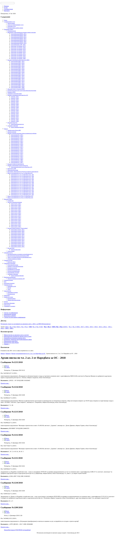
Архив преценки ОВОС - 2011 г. (18, 83)
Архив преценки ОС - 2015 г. (17, 150)
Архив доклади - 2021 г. (16, 209)
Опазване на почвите (8, 280)
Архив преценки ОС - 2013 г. (17, 153)
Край (29, 530)
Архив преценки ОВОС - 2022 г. (18, 66)
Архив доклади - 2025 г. (16, 203)
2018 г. (78, 326)
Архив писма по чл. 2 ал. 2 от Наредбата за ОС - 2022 (22, 179)
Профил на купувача (8, 297)
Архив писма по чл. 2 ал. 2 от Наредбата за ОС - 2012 (22, 194)
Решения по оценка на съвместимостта (15, 164)
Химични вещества (8, 284)
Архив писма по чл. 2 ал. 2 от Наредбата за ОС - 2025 (22, 174)
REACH (9, 287)
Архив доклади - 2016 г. (16, 217)
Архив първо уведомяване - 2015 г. (18, 49)
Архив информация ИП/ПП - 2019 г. (19, 43)
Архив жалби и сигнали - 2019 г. (18, 232)
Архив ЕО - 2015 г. (15, 112)
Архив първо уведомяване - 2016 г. (18, 47)
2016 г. (87, 326)
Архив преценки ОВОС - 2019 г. (18, 70)
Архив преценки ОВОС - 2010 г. (18, 84)
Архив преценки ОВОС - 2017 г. (18, 73)
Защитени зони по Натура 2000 (14, 130)
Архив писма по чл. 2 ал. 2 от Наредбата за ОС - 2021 (22, 180)
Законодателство (7, 291)
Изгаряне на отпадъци (12, 268)
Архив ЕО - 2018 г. (15, 107)
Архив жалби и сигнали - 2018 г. (18, 234)
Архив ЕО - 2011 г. (15, 118)
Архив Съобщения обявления (17, 127)
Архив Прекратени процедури (17, 124)
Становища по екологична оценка (14, 93)
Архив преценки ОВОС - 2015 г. (18, 76)
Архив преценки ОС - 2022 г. (17, 139)
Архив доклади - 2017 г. (16, 216)
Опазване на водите (8, 260)
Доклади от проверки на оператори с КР (16, 278)
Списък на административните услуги (15, 24)
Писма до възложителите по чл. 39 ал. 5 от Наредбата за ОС (20, 196)
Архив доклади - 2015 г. (16, 219)
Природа (6, 128)
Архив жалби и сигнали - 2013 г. (18, 242)
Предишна (11, 530)
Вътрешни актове (11, 294)
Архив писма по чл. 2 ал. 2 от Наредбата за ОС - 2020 (22, 182)
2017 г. (83, 326)
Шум (5, 281)
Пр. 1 (45, 326)
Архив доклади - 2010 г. (16, 226)
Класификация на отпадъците (13, 269)
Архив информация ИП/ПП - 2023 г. (19, 37)
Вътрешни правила (11, 298)
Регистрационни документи (13, 272)
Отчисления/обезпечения (12, 265)
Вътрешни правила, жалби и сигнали (15, 27)
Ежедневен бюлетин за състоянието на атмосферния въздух (20, 254)
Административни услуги (9, 21)
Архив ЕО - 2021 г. (15, 102)
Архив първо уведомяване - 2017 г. (18, 46)
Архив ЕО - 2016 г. (15, 110)
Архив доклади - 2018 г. (16, 214)
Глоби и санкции (10, 251)
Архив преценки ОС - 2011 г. (17, 156)
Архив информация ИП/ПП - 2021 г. (19, 40)
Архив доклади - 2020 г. (16, 211)
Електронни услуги (11, 26)
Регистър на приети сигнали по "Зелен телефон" (17, 228)
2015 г (91, 326)
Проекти (6, 301)
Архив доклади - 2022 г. (16, 208)
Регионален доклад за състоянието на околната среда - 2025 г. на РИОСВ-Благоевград (26, 324)
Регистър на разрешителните (13, 271)
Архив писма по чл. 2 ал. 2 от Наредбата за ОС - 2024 (22, 176)
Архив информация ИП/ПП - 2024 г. (19, 35)
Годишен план (10, 200)
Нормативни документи (12, 292)
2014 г (96, 326)
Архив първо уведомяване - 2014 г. (18, 50)
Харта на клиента (11, 23)
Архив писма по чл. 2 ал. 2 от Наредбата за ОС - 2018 (22, 185)
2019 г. (66, 326)
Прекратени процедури (12, 122)
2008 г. (12, 328)
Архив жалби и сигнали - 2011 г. (18, 245)
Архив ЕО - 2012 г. (15, 116)
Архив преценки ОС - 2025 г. (17, 135)
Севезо (8, 289)
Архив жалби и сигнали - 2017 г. (18, 235)
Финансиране (7, 295)
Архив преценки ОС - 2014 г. (17, 151)
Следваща (25, 530)
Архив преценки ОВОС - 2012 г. (18, 81)
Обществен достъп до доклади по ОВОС (16, 89)
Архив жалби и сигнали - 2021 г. (18, 229)
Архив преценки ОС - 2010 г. (17, 157)
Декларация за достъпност (9, 306)
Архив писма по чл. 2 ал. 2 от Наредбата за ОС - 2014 (22, 191)
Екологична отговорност (9, 283)
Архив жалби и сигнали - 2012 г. (18, 243)
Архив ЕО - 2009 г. (15, 121)
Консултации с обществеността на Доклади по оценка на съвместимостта (22, 171)
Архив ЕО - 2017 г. (15, 109)
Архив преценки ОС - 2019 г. (17, 144)
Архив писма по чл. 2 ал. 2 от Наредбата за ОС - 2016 (22, 188)
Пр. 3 (11, 326)
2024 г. (7, 326)
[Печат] (6, 366)
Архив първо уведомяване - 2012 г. (18, 55)
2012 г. (105, 326)
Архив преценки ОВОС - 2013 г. (18, 79)
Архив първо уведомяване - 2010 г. (18, 57)
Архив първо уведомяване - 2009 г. (18, 58)
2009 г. (7, 328)
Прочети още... (5, 383)
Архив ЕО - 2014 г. (15, 113)
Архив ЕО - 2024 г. (15, 98)
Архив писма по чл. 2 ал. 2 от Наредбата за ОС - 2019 (22, 183)
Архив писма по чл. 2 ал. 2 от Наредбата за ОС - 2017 (22, 187)
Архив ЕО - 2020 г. (15, 104)
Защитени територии (11, 131)
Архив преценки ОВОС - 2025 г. (18, 61)
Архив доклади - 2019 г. (16, 213)
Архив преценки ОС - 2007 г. (17, 162)
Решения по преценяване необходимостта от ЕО (17, 95)
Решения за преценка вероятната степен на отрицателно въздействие (21, 133)
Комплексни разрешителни (9, 277)
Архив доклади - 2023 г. (16, 206)
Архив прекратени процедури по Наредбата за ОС (21, 167)
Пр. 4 (26, 326)
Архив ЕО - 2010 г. (15, 119)
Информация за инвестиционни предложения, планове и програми (21, 32)
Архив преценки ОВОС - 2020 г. (18, 69)
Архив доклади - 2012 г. (16, 223)
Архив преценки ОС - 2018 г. (17, 145)
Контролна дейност (8, 199)
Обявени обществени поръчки (13, 300)
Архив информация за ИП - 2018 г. (18, 44)
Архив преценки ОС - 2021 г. (17, 141)
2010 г (2, 328)
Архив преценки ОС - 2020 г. (17, 142)
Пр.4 (14, 326)
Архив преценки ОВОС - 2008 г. (18, 87)
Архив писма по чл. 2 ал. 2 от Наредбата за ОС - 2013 (22, 193)
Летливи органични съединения (14, 258)
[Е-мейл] (7, 367)
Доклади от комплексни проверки (14, 202)
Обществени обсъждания (12, 170)
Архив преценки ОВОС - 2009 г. (18, 86)
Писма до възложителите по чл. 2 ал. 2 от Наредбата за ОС (20, 173)
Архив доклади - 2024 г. (16, 205)
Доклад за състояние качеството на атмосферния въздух (19, 257)
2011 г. (110, 326)
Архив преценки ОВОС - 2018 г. (18, 72)
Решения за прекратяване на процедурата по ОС (17, 165)
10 (21, 530)
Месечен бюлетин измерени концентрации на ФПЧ (18, 255)
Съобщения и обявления (12, 125)
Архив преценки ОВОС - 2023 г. (18, 64)
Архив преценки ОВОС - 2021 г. (18, 67)
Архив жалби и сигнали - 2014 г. (18, 240)
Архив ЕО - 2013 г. (15, 115)
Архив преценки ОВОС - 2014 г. (18, 78)
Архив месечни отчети (15, 249)
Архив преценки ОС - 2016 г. (17, 148)
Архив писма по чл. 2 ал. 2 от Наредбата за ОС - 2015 (22, 190)
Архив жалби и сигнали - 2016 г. (18, 237)
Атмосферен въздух (8, 252)
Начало (5, 20)
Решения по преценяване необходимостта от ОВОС (18, 60)
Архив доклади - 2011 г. (16, 225)
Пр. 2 (34, 326)
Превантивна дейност (8, 29)
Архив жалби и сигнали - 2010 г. (18, 246)
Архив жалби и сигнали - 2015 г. (18, 239)
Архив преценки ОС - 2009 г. (17, 159)
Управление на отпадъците (9, 263)
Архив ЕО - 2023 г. (15, 99)
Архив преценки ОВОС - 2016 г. (18, 75)
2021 (41, 326)
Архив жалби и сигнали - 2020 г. (18, 231)
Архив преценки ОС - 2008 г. (17, 161)
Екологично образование (9, 303)
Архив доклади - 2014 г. (16, 220)
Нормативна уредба (11, 286)
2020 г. (54, 326)
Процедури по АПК (11, 168)
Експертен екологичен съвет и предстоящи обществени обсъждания (21, 90)
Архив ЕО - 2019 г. (15, 105)
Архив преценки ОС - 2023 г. (17, 138)
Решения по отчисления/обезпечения (15, 266)
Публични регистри (11, 31)
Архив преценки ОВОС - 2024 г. (18, 63)
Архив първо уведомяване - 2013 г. (18, 52)
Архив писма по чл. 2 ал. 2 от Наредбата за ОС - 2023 (22, 177)
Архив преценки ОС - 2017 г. (17, 147)
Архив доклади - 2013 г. (16, 222)
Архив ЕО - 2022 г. (15, 101)
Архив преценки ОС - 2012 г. (17, 154)
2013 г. (101, 326)
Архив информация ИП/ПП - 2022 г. (19, 38)
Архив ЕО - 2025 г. (15, 96)
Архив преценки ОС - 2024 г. (17, 136)
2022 (30, 326)
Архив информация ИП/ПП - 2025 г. (19, 34)
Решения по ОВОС (11, 92)
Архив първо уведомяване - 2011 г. (18, 53)
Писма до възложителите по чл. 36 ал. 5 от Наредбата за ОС (20, 197)
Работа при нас (7, 304)
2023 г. (19, 326)
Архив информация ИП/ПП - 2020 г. (19, 41)
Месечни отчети (10, 248)
